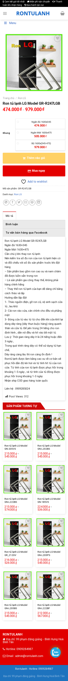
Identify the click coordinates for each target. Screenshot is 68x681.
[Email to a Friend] (26, 203)
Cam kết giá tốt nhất (14, 1)
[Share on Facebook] (13, 203)
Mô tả (9, 216)
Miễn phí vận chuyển (39, 1)
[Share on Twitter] (19, 203)
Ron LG (22, 98)
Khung (6, 133)
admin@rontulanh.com (29, 656)
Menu (12, 23)
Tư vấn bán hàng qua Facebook (26, 232)
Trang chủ (8, 98)
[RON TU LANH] (33, 13)
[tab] (9, 216)
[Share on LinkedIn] (39, 203)
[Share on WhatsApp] (6, 203)
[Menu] (5, 13)
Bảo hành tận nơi (35, 5)
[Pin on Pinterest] (32, 203)
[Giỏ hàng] (62, 13)
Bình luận (12, 224)
